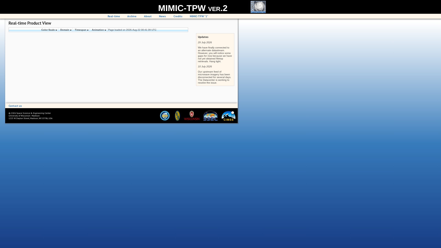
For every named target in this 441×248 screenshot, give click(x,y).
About (148, 16)
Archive (131, 16)
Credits (177, 16)
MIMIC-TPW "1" (199, 16)
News (162, 16)
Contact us (15, 105)
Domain (65, 29)
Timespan (81, 29)
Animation (98, 29)
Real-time (114, 16)
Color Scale (48, 29)
